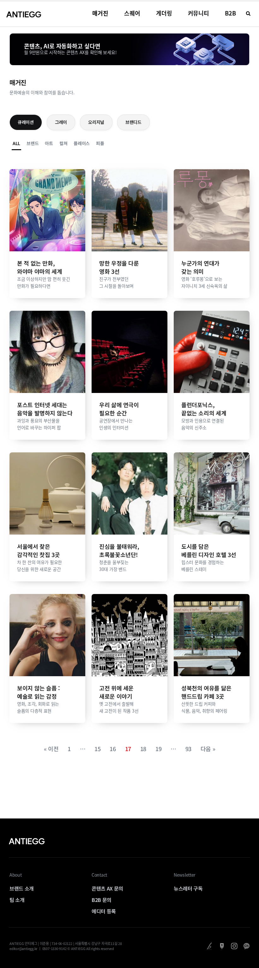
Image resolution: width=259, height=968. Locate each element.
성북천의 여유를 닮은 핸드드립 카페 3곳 (206, 692)
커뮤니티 (198, 13)
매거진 (100, 13)
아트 (49, 143)
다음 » (208, 748)
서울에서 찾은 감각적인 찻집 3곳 (38, 550)
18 (143, 748)
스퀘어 (132, 13)
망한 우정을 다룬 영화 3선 (119, 267)
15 (97, 748)
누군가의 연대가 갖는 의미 (200, 267)
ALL (16, 143)
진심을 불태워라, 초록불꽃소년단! (119, 550)
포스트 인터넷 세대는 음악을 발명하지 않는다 (45, 409)
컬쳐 (63, 143)
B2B (230, 13)
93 (188, 748)
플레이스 (82, 143)
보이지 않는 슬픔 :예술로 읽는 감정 (38, 692)
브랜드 (33, 143)
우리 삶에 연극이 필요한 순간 (119, 409)
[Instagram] (234, 946)
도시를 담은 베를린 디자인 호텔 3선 (208, 550)
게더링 (164, 13)
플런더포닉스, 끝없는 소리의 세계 (203, 409)
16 (113, 748)
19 (158, 748)
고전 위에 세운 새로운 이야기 (116, 692)
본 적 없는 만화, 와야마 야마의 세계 (39, 267)
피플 (100, 143)
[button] (248, 13)
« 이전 (51, 748)
